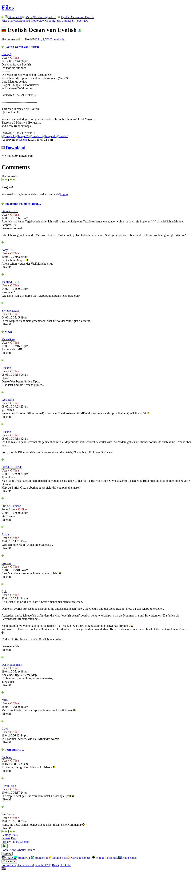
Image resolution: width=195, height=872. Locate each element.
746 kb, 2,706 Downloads (48, 39)
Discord (29, 865)
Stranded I (23, 857)
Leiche (23, 139)
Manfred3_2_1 (10, 282)
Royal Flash (9, 785)
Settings (6, 835)
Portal (5, 850)
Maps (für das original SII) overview (66, 20)
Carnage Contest (80, 857)
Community (9, 861)
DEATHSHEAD (12, 467)
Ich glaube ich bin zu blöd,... (22, 203)
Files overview (10, 20)
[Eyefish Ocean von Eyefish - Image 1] (8, 136)
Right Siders (129, 857)
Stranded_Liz (10, 211)
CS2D (9, 857)
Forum (6, 865)
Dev (13, 838)
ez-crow (6, 563)
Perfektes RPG (14, 749)
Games (7, 853)
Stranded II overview (32, 20)
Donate (6, 838)
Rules (55, 865)
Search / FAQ (43, 865)
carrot (5, 700)
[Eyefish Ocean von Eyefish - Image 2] (22, 136)
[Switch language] (4, 868)
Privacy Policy (10, 841)
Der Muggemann (12, 664)
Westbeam (8, 399)
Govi (5, 728)
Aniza (5, 534)
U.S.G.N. (65, 865)
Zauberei (7, 757)
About (21, 850)
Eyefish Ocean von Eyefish (77, 17)
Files (8, 7)
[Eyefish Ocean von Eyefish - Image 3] (35, 136)
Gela (4, 591)
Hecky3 (6, 54)
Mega (8, 331)
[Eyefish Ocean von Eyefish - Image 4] (49, 136)
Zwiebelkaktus (10, 310)
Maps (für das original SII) (41, 17)
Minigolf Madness (106, 857)
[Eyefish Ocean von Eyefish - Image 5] (62, 136)
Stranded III (59, 857)
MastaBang (8, 339)
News (12, 850)
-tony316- (7, 250)
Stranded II (15, 17)
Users (20, 865)
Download (15, 147)
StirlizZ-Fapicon (11, 506)
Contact (24, 841)
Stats (15, 835)
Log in (64, 194)
